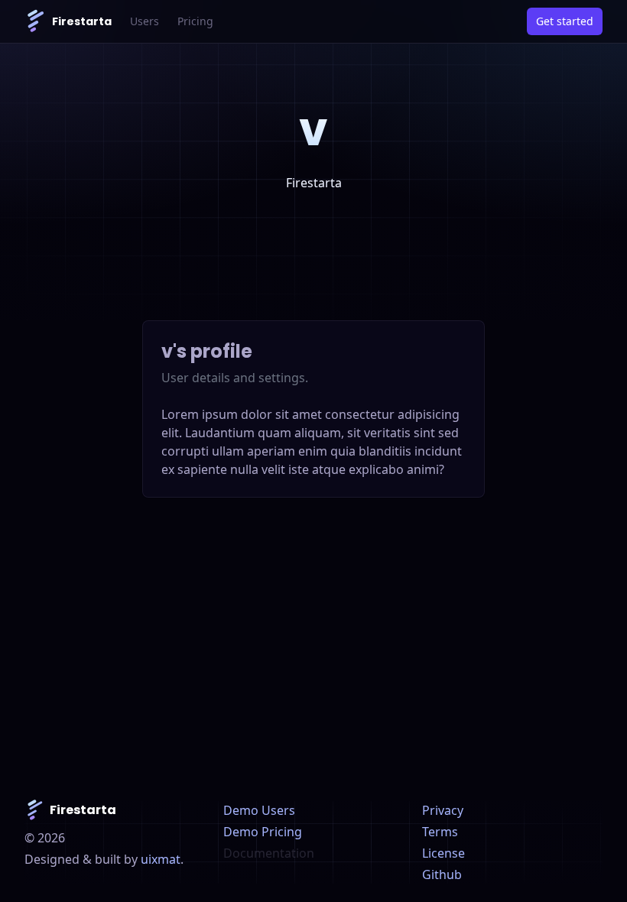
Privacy (442, 810)
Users (144, 21)
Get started (564, 21)
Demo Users (259, 810)
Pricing (195, 21)
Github (442, 874)
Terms (440, 831)
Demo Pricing (262, 831)
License (443, 853)
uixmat (160, 859)
